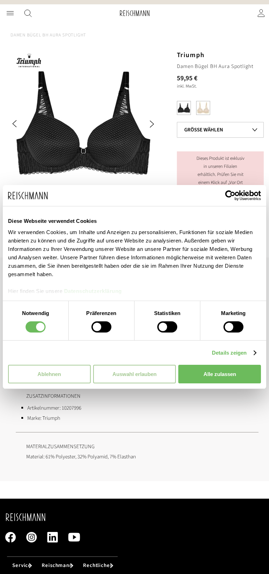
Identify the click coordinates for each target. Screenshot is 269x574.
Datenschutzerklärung (93, 291)
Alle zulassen (220, 374)
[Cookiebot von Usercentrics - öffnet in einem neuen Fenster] (230, 195)
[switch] (101, 327)
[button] (25, 124)
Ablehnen (49, 374)
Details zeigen (229, 353)
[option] (184, 108)
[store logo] (134, 13)
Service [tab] (21, 565)
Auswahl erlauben (134, 374)
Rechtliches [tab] (97, 565)
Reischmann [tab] (57, 565)
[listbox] (220, 109)
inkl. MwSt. (187, 86)
